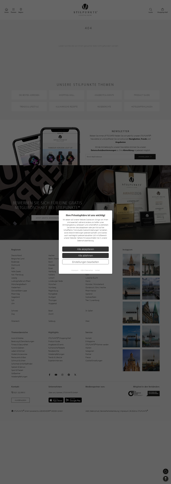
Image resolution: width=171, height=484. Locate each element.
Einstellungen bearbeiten (85, 261)
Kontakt (97, 270)
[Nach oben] (165, 478)
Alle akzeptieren (85, 249)
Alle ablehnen (85, 255)
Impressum (74, 270)
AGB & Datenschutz (87, 270)
